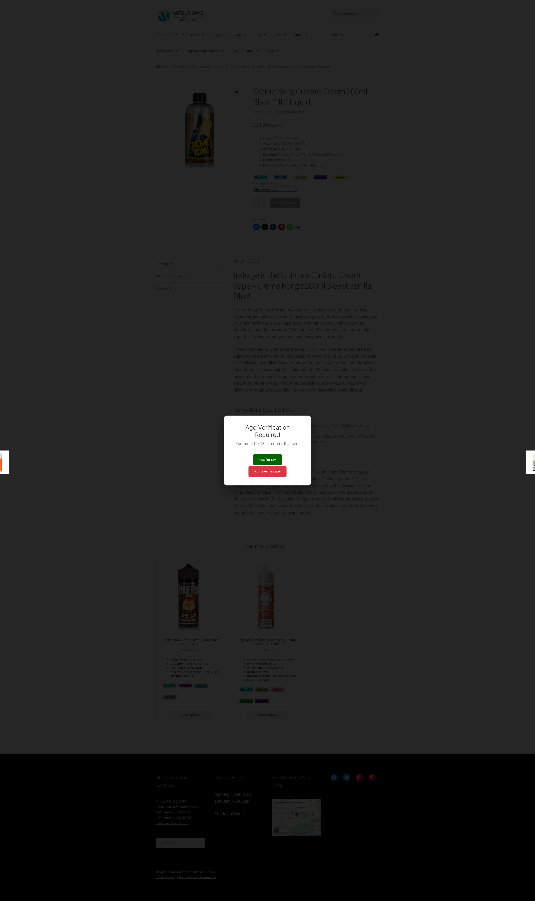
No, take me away (267, 471)
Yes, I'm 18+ (267, 459)
